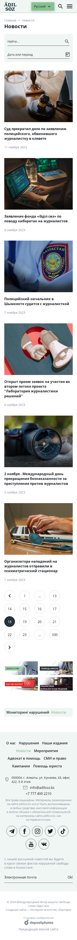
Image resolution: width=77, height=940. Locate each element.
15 (25, 609)
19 (25, 621)
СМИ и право (55, 758)
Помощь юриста (47, 766)
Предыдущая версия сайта (38, 929)
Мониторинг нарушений (27, 712)
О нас (11, 743)
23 (25, 634)
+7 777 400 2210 (38, 793)
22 (10, 634)
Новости (58, 712)
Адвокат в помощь (24, 758)
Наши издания (55, 743)
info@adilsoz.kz (42, 787)
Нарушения (29, 743)
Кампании (21, 766)
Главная (10, 20)
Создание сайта (16, 910)
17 (54, 609)
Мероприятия (46, 750)
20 (39, 621)
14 (10, 609)
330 (55, 634)
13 (54, 596)
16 (39, 609)
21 (54, 621)
